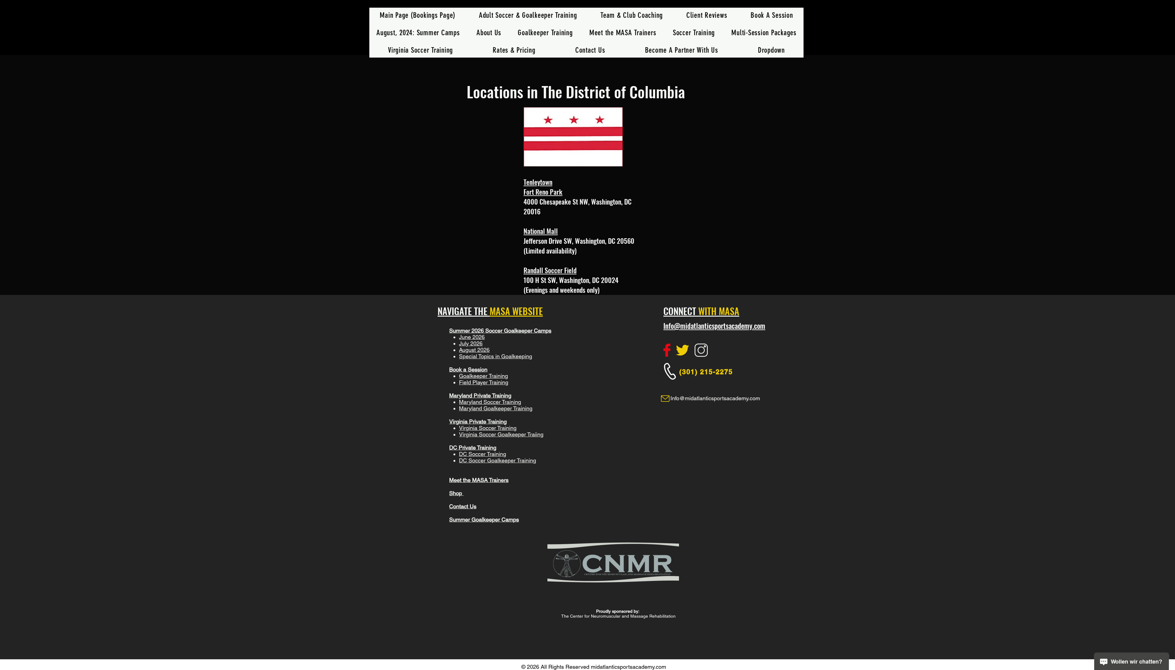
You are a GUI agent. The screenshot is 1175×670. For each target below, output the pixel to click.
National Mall (541, 231)
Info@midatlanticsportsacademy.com (714, 326)
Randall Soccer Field (550, 270)
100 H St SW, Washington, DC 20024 (571, 280)
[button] (694, 32)
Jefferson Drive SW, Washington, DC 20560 (579, 241)
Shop (456, 493)
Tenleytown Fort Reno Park (543, 187)
